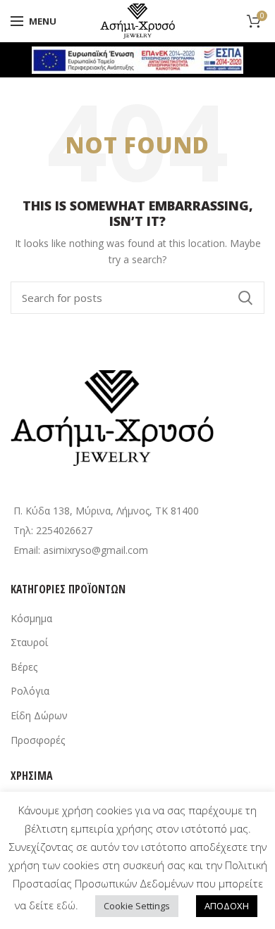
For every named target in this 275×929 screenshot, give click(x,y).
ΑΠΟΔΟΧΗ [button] (226, 905)
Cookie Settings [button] (137, 905)
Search (245, 298)
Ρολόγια (30, 690)
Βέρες (24, 667)
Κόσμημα (31, 618)
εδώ (65, 905)
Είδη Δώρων (39, 715)
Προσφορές (38, 740)
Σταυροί (29, 642)
